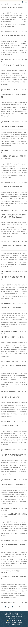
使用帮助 (20, 622)
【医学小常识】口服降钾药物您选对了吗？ (13, 455)
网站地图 (8, 622)
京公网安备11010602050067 (15, 620)
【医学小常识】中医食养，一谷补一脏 (12, 337)
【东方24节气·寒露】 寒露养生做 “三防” (13, 35)
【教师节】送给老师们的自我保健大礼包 (13, 484)
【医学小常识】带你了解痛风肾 (10, 397)
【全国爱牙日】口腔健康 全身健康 (11, 307)
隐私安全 (14, 622)
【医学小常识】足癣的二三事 (9, 425)
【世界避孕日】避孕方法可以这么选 (11, 186)
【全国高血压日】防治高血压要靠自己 (12, 7)
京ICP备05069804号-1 (14, 618)
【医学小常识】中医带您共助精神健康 (12, 126)
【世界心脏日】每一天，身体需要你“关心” (13, 65)
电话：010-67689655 (10, 614)
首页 (10, 4)
